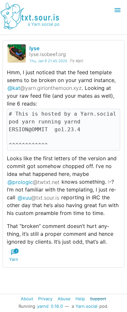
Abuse (64, 298)
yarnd (43, 306)
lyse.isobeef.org (47, 54)
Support (98, 298)
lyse (34, 48)
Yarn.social (86, 306)
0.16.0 (57, 306)
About (27, 298)
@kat (44, 88)
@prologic (33, 181)
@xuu (38, 197)
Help (80, 298)
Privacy (45, 298)
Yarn (13, 255)
